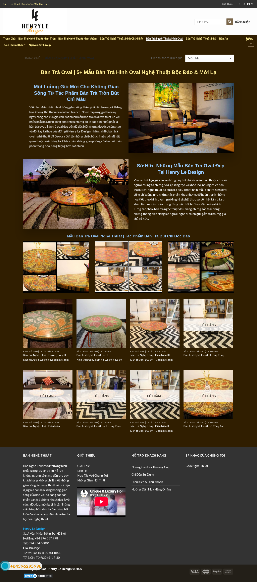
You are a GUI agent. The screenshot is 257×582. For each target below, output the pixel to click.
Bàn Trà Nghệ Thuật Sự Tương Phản (98, 426)
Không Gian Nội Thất (91, 480)
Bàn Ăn (223, 38)
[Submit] (229, 21)
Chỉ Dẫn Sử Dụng (143, 474)
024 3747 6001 (39, 543)
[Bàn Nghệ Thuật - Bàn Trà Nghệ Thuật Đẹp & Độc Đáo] (47, 21)
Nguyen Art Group (40, 45)
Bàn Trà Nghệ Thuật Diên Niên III (150, 355)
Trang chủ (32, 58)
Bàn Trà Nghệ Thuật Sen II (92, 355)
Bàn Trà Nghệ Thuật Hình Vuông (77, 38)
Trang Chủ (9, 38)
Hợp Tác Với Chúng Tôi (92, 475)
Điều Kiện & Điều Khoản (147, 482)
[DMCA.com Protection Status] (38, 575)
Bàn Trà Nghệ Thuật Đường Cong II (44, 355)
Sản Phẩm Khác (13, 45)
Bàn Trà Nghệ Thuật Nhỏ (201, 38)
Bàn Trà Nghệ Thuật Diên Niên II (149, 426)
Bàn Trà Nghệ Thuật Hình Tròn (37, 38)
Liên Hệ (241, 3)
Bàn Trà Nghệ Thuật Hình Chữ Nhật (121, 38)
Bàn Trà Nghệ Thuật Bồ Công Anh (204, 426)
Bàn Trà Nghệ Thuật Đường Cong (204, 355)
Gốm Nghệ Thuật (197, 466)
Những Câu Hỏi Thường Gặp (150, 467)
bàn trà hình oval (216, 189)
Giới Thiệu (227, 3)
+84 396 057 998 (46, 538)
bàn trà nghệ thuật (166, 209)
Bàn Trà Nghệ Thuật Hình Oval (164, 38)
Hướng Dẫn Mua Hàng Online (151, 489)
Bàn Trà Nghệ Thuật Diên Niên (41, 426)
